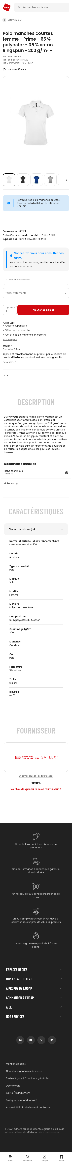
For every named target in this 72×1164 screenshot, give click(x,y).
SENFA (22, 231)
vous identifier (57, 262)
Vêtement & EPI (15, 20)
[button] (10, 1158)
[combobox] (36, 280)
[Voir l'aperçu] (9, 180)
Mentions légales (16, 1064)
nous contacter (23, 266)
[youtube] (31, 1040)
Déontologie (13, 1085)
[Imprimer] (6, 375)
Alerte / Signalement (18, 1093)
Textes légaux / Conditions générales (28, 1078)
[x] (41, 1040)
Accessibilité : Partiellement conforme (28, 1107)
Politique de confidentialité (21, 1100)
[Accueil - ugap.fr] (7, 7)
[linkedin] (52, 1040)
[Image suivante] (66, 179)
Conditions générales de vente (24, 1071)
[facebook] (20, 1040)
